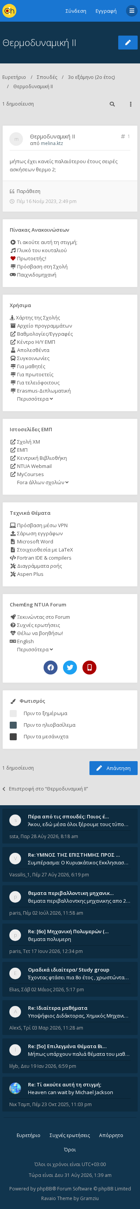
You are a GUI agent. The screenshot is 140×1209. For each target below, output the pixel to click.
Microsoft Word (34, 541)
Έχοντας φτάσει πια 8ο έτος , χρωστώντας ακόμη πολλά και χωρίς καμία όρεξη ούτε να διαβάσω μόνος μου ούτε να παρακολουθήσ (79, 977)
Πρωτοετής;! (31, 258)
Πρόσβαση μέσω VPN (42, 525)
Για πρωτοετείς (34, 374)
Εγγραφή (106, 10)
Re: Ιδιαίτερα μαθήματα (58, 1007)
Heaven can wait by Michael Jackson (70, 1092)
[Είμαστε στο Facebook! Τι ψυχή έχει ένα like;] (51, 668)
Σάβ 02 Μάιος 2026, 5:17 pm (52, 989)
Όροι (70, 1149)
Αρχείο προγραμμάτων (44, 325)
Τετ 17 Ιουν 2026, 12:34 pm (53, 951)
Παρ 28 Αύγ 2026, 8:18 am (49, 836)
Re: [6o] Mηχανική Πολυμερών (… (68, 931)
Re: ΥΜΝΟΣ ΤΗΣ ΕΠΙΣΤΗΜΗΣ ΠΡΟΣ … (74, 854)
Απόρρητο (111, 1135)
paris (15, 913)
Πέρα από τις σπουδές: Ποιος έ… (68, 816)
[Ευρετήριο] (9, 11)
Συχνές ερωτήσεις (38, 625)
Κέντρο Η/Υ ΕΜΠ (35, 341)
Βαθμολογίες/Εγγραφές (44, 333)
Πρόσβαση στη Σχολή (42, 266)
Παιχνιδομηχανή (36, 274)
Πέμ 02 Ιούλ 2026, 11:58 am (53, 913)
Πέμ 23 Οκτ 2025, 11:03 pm (62, 1104)
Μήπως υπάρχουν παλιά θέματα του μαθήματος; (79, 1053)
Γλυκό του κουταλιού (41, 250)
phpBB (44, 1188)
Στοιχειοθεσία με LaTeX (44, 549)
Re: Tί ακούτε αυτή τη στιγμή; (64, 1084)
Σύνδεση (76, 10)
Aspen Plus (30, 573)
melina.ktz (52, 143)
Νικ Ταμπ (19, 1104)
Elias (14, 989)
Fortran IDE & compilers (44, 557)
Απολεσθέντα (32, 350)
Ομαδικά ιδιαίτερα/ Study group (68, 969)
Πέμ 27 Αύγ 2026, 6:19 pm (60, 874)
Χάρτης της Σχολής (37, 317)
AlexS (15, 1028)
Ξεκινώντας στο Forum (43, 616)
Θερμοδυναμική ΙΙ (39, 42)
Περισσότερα (33, 398)
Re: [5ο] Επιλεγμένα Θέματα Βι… (67, 1046)
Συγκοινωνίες (32, 358)
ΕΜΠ (22, 449)
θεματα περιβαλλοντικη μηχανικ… (71, 893)
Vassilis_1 (19, 874)
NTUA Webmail (34, 466)
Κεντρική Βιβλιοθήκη (41, 457)
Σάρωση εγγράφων (39, 533)
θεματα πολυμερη (49, 939)
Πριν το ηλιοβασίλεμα (49, 724)
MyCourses (30, 474)
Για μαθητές (30, 366)
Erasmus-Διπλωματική (43, 390)
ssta (13, 836)
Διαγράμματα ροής (39, 565)
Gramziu (89, 1198)
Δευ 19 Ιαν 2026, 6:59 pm (48, 1066)
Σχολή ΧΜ (28, 441)
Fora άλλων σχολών (40, 482)
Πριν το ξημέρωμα (45, 713)
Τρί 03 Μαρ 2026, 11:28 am (53, 1028)
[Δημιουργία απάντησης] (128, 43)
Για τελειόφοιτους (38, 382)
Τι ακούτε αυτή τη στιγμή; (46, 242)
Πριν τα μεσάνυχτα (46, 736)
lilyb (13, 1066)
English (25, 641)
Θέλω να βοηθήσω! (39, 633)
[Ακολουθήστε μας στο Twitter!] (70, 668)
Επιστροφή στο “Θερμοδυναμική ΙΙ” (48, 789)
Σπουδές (47, 77)
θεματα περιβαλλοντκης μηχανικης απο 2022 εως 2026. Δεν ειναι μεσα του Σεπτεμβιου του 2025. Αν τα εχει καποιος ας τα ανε (79, 900)
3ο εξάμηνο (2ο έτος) (91, 77)
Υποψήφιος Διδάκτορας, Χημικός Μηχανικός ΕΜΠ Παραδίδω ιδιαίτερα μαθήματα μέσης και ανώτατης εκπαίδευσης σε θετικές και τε (79, 1015)
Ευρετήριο (14, 77)
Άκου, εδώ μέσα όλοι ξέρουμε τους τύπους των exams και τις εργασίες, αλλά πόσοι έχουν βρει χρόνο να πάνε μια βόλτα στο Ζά (79, 824)
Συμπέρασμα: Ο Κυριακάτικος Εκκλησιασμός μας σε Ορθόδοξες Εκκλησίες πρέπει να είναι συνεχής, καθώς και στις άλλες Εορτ (79, 862)
